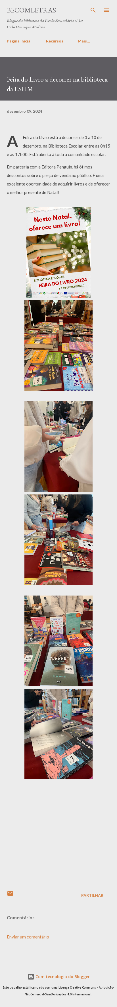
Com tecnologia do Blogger (62, 976)
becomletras (31, 10)
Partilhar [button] (92, 895)
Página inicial (19, 41)
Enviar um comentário (28, 936)
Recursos (54, 41)
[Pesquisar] (93, 10)
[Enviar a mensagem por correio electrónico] (10, 895)
